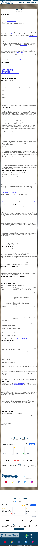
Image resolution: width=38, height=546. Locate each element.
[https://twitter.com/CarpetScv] (25, 482)
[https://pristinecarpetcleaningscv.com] (7, 2)
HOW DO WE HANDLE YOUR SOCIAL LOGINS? (14, 103)
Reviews (32, 2)
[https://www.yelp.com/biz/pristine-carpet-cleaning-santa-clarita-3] (6, 482)
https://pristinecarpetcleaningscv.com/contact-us (19, 383)
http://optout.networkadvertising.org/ (32, 200)
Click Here (16, 501)
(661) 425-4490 (5, 0)
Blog (36, 2)
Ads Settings (11, 200)
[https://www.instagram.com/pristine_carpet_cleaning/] (32, 482)
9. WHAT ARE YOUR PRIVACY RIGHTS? (6, 71)
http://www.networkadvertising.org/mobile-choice (7, 201)
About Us (24, 2)
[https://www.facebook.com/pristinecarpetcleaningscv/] (19, 482)
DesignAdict (31, 486)
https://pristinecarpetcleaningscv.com (11, 21)
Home (20, 2)
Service (28, 2)
